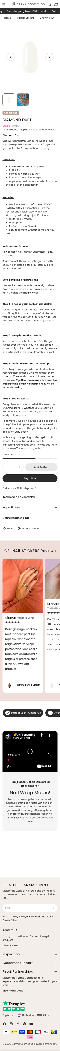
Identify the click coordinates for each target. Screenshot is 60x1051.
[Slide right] (50, 57)
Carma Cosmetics (22, 1044)
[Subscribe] (53, 907)
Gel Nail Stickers (25, 17)
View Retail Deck (12, 990)
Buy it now (30, 478)
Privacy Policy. (9, 920)
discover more (11, 945)
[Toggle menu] (3, 4)
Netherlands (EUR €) (34, 1015)
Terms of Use (44, 916)
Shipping (23, 129)
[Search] (49, 4)
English (6, 1015)
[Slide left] (10, 57)
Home (7, 17)
